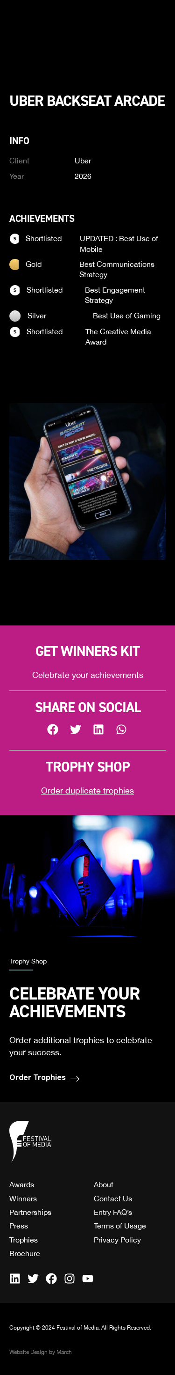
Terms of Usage (120, 1225)
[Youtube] (87, 1278)
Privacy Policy (117, 1239)
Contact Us (113, 1198)
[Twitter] (33, 1278)
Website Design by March (40, 1352)
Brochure (24, 1253)
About (103, 1184)
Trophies (23, 1239)
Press (18, 1225)
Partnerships (30, 1212)
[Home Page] (30, 1142)
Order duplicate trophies (87, 790)
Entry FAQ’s (113, 1212)
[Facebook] (51, 1278)
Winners (23, 1198)
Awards (21, 1184)
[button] (53, 729)
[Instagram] (69, 1278)
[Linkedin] (15, 1278)
